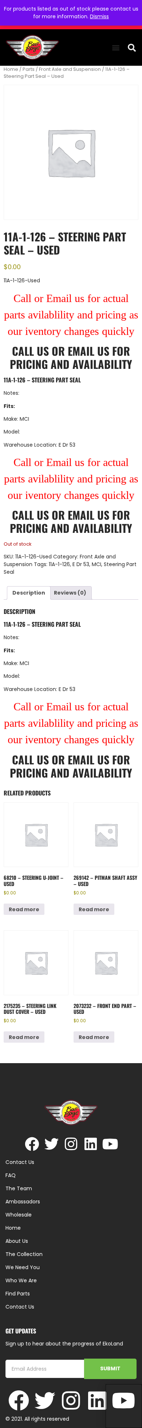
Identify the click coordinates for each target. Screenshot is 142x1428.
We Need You (22, 1267)
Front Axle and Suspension (70, 69)
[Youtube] (110, 1144)
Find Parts (17, 1293)
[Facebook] (32, 1144)
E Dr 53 (80, 564)
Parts (29, 69)
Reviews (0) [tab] (70, 592)
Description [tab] (28, 592)
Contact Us (19, 1306)
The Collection (24, 1254)
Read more (24, 909)
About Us (16, 1241)
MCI (96, 564)
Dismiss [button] (99, 16)
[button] (116, 48)
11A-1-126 (59, 564)
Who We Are (21, 1280)
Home (11, 69)
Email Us (90, 351)
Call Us (30, 351)
